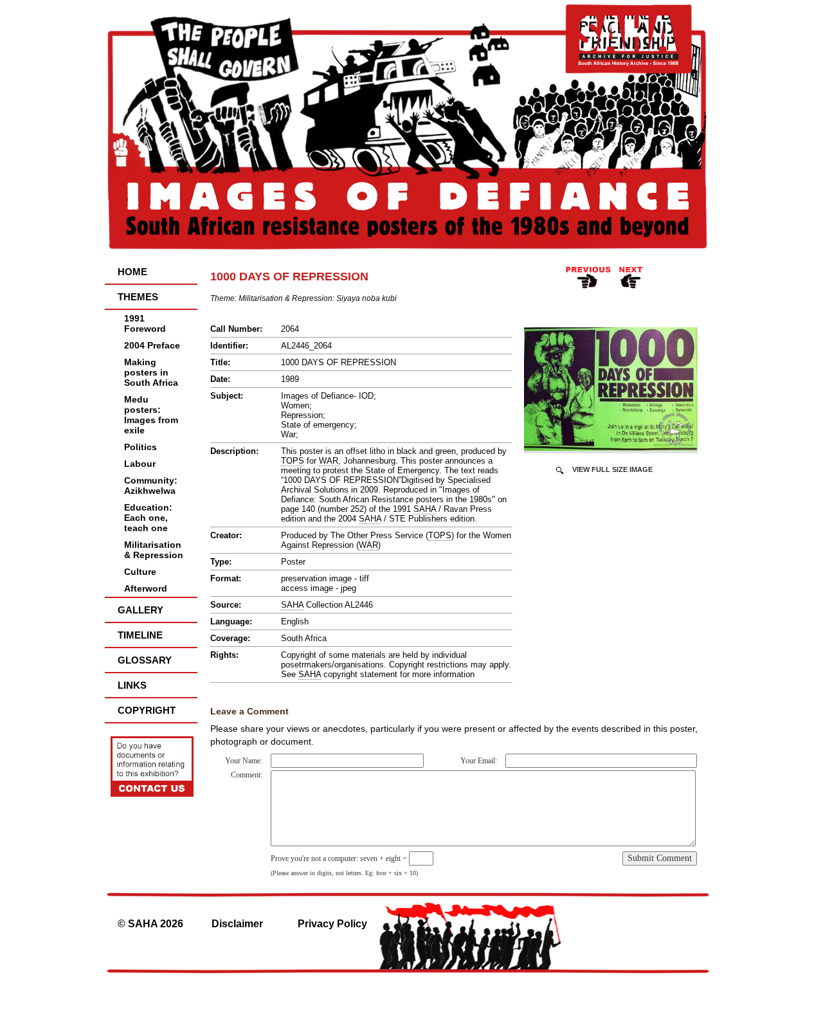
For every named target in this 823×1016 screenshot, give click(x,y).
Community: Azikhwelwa (150, 485)
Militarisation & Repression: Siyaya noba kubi (318, 298)
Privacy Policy (332, 923)
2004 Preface (152, 345)
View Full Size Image (612, 469)
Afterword (145, 588)
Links (132, 685)
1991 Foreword (145, 323)
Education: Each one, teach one (148, 517)
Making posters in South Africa (151, 372)
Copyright (147, 710)
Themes (138, 296)
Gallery (140, 609)
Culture (140, 572)
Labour (140, 463)
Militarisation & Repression (153, 550)
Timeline (140, 635)
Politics (140, 447)
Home (132, 271)
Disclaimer (237, 923)
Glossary (145, 660)
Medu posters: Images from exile (151, 414)
